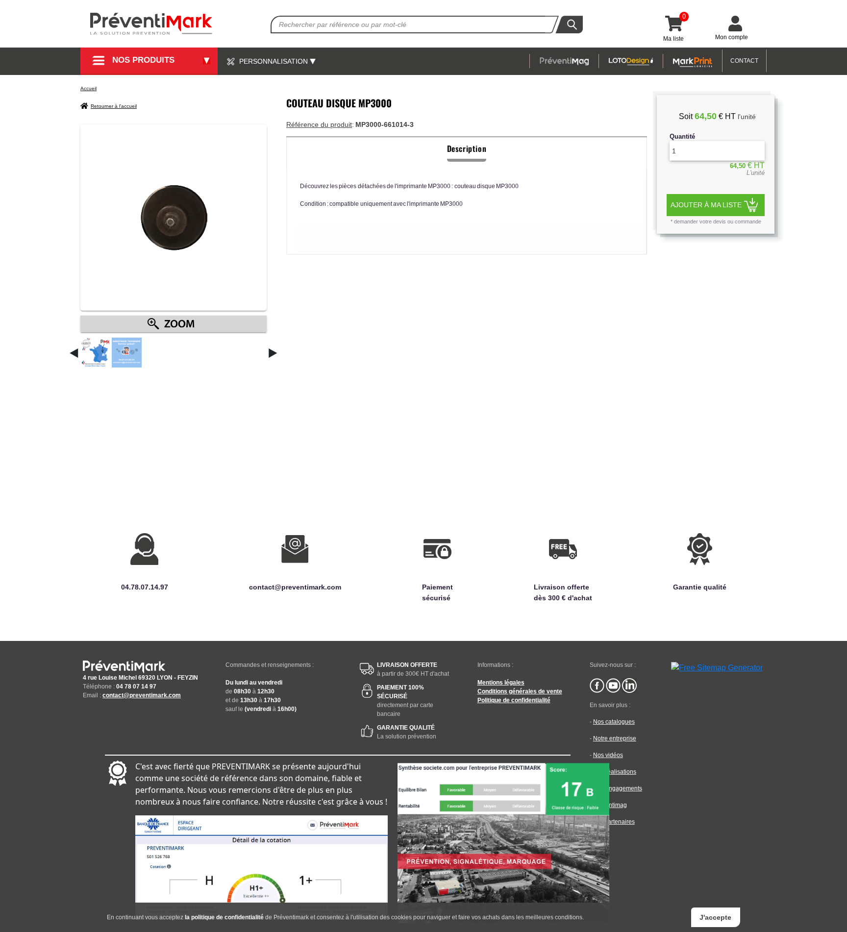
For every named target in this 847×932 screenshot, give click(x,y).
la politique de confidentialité (224, 917)
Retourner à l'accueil (114, 106)
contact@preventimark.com (141, 695)
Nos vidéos (608, 755)
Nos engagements (617, 788)
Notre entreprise (614, 738)
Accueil (88, 88)
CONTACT (744, 60)
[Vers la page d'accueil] (151, 24)
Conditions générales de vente (519, 691)
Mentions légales (500, 682)
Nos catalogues (614, 721)
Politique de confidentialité (513, 700)
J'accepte (715, 917)
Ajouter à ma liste (706, 205)
